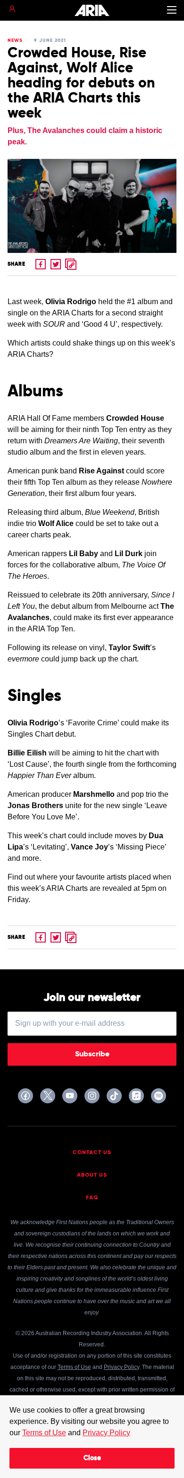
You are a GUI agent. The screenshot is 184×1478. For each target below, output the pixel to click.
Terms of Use (44, 1433)
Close (92, 1458)
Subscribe (92, 1054)
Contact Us (92, 1153)
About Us (92, 1175)
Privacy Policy (106, 1433)
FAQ (92, 1198)
